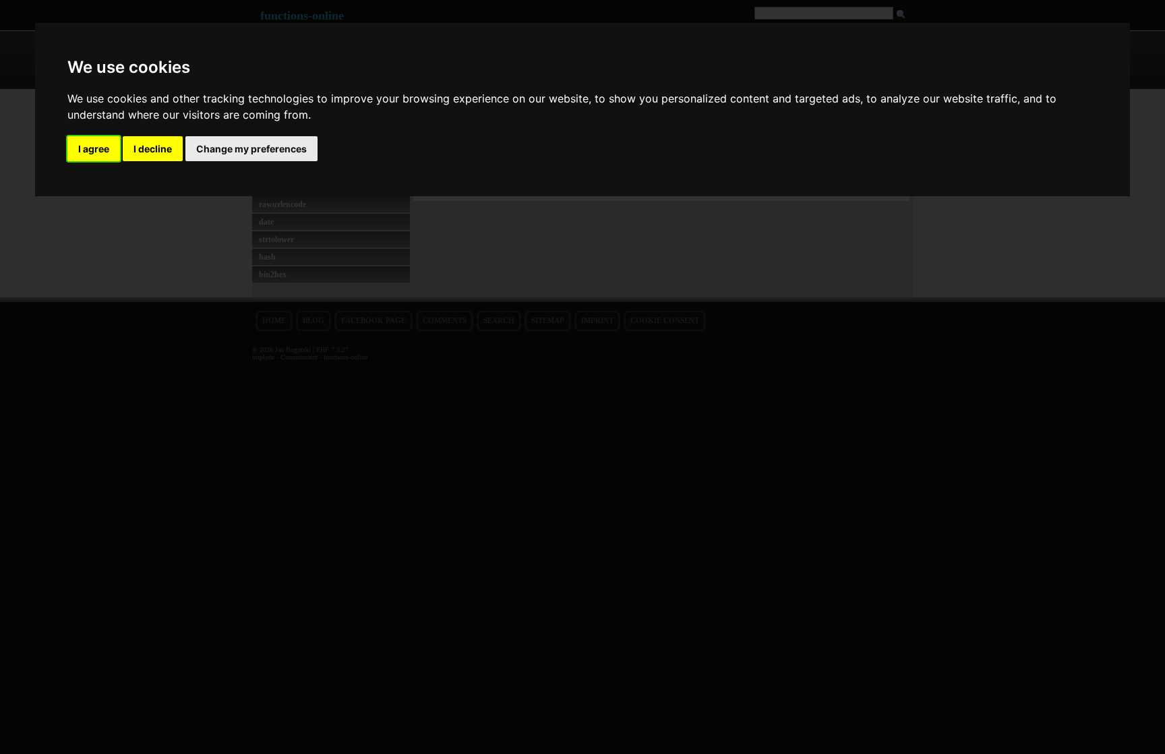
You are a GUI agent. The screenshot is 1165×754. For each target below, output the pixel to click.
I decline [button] (152, 148)
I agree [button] (93, 148)
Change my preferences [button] (251, 148)
